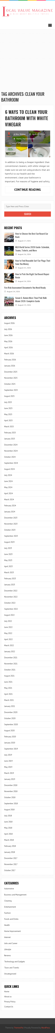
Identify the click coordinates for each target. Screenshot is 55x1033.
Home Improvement (25, 138)
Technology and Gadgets (14, 961)
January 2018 (9, 852)
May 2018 (8, 828)
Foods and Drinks (11, 919)
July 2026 (8, 329)
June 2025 (8, 408)
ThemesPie (18, 1027)
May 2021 (8, 688)
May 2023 (8, 560)
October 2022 (9, 603)
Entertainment (10, 907)
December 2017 (10, 858)
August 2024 (9, 469)
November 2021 (10, 663)
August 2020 (9, 730)
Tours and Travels (11, 967)
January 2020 (9, 742)
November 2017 (10, 864)
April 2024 (8, 493)
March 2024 (9, 499)
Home (6, 991)
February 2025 (10, 432)
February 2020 (10, 736)
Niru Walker (21, 134)
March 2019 (9, 773)
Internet (7, 937)
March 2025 (9, 426)
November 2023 (10, 524)
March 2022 (9, 645)
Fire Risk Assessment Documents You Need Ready (25, 287)
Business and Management (15, 894)
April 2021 (8, 694)
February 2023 (10, 578)
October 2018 (9, 797)
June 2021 (8, 682)
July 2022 (8, 621)
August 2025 (9, 396)
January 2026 (9, 366)
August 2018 (9, 809)
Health (7, 925)
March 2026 (9, 353)
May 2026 (8, 341)
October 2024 (9, 457)
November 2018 (10, 791)
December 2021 (10, 657)
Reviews (7, 955)
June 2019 (8, 761)
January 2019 (9, 779)
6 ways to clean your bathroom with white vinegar (26, 118)
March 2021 (9, 700)
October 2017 (9, 870)
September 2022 (11, 609)
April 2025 (8, 420)
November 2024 (10, 451)
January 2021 (9, 706)
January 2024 (9, 511)
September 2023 (11, 536)
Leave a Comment (20, 143)
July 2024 (8, 475)
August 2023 (9, 542)
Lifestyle (7, 949)
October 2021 (9, 669)
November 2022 (10, 597)
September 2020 (11, 724)
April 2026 (8, 347)
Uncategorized (10, 973)
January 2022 (9, 651)
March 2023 (9, 572)
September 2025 (11, 390)
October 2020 (9, 718)
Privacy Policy (9, 1001)
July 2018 (8, 815)
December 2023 (10, 517)
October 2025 (9, 384)
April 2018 (8, 834)
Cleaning (8, 901)
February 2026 (10, 359)
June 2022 (8, 627)
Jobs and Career (10, 943)
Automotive (9, 888)
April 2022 (8, 639)
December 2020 (10, 712)
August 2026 (9, 323)
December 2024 (10, 445)
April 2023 (8, 566)
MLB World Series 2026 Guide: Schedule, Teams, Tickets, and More (32, 248)
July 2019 (8, 755)
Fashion (7, 913)
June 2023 (8, 554)
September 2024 (11, 463)
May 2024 (8, 487)
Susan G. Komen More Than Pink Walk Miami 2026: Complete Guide (31, 299)
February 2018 (10, 846)
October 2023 (9, 530)
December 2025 (10, 372)
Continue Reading (32, 190)
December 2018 (10, 785)
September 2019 (11, 749)
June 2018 (8, 821)
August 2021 (9, 676)
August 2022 (9, 615)
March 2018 (9, 840)
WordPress (45, 1027)
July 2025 (8, 402)
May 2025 (8, 414)
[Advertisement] (27, 59)
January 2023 (9, 584)
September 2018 (11, 803)
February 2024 (10, 505)
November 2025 (10, 378)
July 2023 (8, 548)
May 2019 (8, 767)
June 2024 (8, 481)
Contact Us (8, 1006)
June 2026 (8, 335)
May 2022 (8, 633)
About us (8, 996)
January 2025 (9, 438)
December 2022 (10, 590)
